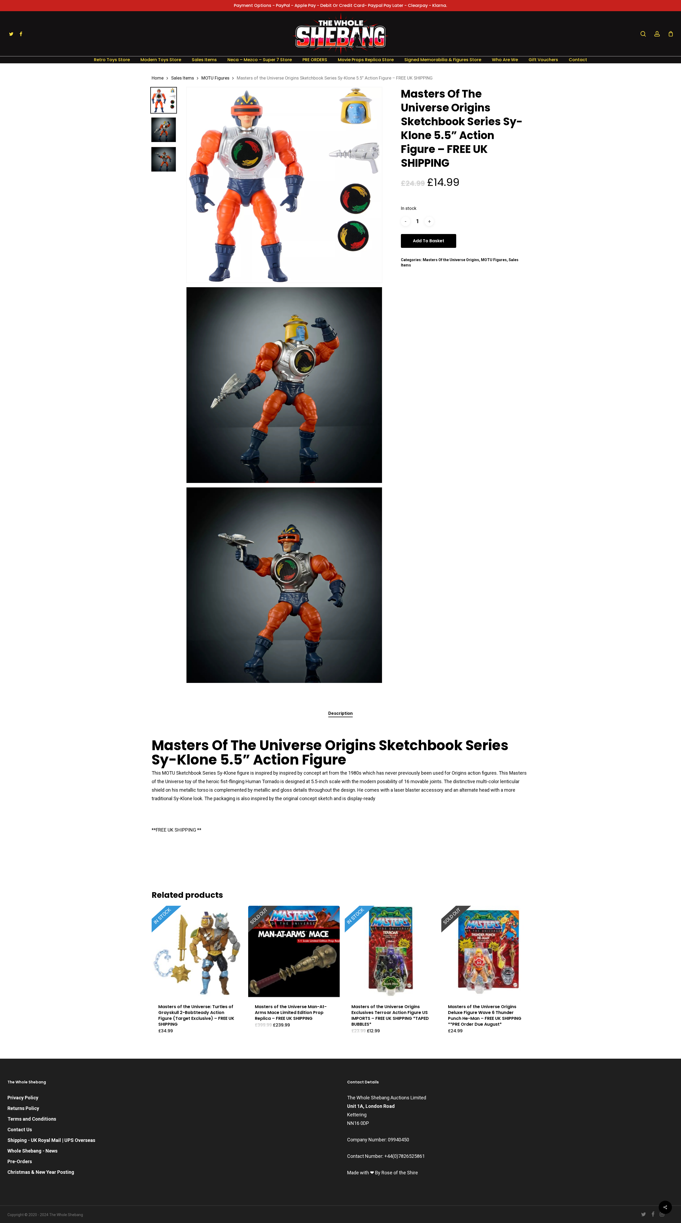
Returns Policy (23, 1108)
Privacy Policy (22, 1097)
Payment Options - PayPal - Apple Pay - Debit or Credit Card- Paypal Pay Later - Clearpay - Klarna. (340, 5)
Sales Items (182, 78)
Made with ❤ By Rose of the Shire (382, 1172)
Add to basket (428, 241)
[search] (643, 34)
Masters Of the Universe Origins (451, 260)
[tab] (340, 713)
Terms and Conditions (31, 1119)
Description (340, 713)
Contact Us (19, 1129)
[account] (657, 34)
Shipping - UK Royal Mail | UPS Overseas (51, 1140)
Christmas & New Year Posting (40, 1172)
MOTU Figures (215, 78)
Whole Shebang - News (32, 1151)
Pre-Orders (19, 1161)
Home (158, 78)
